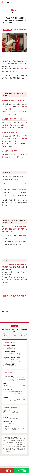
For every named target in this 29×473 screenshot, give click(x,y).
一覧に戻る (5, 311)
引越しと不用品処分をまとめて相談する (14, 297)
